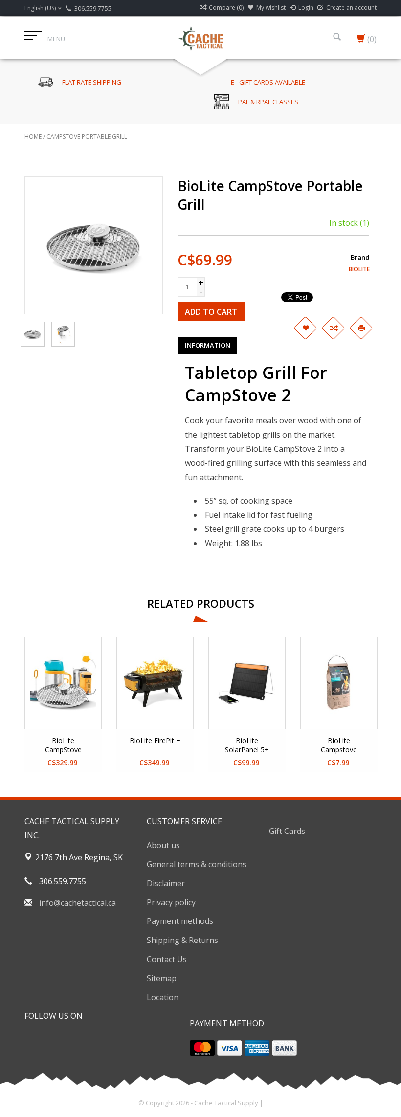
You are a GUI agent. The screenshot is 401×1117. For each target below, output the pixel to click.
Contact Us (167, 959)
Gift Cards (287, 831)
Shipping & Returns (182, 940)
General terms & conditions (196, 864)
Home (33, 136)
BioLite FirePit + (155, 740)
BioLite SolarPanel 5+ (247, 745)
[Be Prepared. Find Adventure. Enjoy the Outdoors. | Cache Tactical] (200, 37)
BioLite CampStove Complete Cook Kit (63, 745)
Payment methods (180, 921)
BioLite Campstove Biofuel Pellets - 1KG (339, 745)
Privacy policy (171, 902)
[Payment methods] (202, 1048)
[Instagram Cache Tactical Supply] (85, 1041)
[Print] (361, 328)
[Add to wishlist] (305, 328)
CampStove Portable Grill (86, 136)
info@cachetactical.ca (77, 903)
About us (163, 845)
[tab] (208, 345)
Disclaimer (166, 883)
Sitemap (162, 978)
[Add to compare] (333, 328)
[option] (63, 704)
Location (162, 997)
